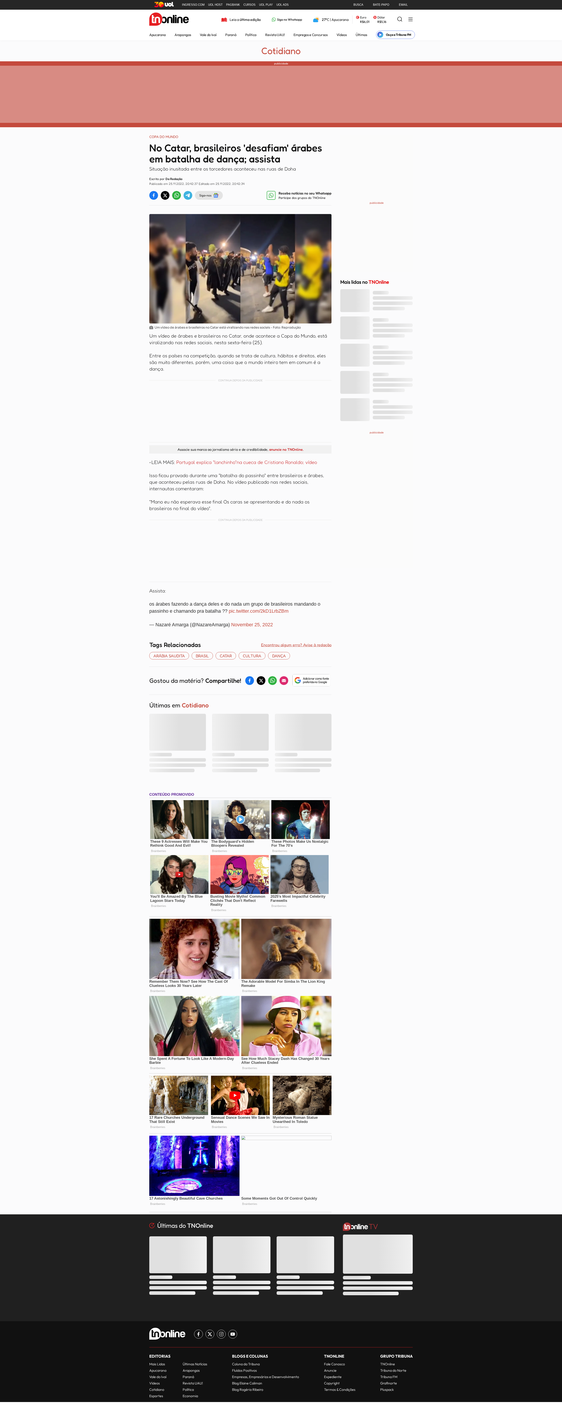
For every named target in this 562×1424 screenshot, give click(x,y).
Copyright (332, 1383)
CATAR (226, 655)
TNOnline (387, 1364)
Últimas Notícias (195, 1364)
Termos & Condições (339, 1389)
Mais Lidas (157, 1364)
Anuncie (330, 1370)
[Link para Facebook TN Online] (198, 1334)
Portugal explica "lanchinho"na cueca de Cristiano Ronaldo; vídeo (246, 462)
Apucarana (157, 35)
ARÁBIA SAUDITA (169, 655)
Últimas (361, 35)
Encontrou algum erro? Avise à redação (296, 645)
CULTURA (252, 655)
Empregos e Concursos (311, 35)
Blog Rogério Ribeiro (247, 1389)
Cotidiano (281, 50)
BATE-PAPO (381, 4)
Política (250, 35)
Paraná (230, 35)
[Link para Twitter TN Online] (209, 1334)
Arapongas (183, 35)
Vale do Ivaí (208, 35)
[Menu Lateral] (410, 20)
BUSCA (358, 4)
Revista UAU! (275, 35)
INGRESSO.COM (193, 4)
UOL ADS (282, 4)
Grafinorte (388, 1383)
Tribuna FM (388, 1377)
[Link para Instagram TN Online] (221, 1334)
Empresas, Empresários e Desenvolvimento (265, 1377)
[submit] (399, 19)
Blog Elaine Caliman (247, 1383)
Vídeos (342, 35)
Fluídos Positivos (244, 1370)
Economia (190, 1396)
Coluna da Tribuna (246, 1364)
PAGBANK (233, 4)
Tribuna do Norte (393, 1370)
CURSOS (249, 4)
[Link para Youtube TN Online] (232, 1334)
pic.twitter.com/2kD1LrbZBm (258, 611)
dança (279, 655)
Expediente (333, 1377)
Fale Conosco (334, 1364)
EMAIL (403, 4)
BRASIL (202, 655)
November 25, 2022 (252, 624)
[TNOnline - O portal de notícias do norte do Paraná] (169, 20)
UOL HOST (215, 4)
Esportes (156, 1396)
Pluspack (387, 1389)
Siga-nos (205, 195)
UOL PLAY (266, 4)
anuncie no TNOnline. (286, 449)
